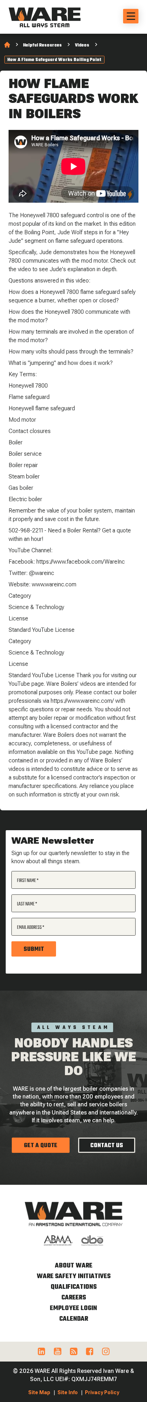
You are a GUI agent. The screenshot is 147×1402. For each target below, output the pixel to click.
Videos (82, 45)
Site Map (39, 1392)
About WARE (73, 1266)
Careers (73, 1298)
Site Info (67, 1392)
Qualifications (74, 1287)
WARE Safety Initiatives (74, 1276)
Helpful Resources (42, 45)
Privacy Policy (102, 1392)
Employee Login (73, 1308)
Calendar (73, 1319)
